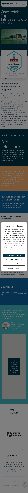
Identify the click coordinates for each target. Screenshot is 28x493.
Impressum (18, 268)
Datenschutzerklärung (16, 249)
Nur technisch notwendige (14, 259)
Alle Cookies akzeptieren (14, 255)
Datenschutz (10, 268)
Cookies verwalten (14, 264)
